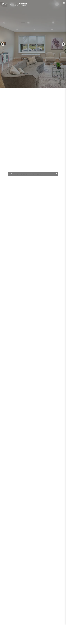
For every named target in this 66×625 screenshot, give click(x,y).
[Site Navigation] (64, 3)
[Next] (63, 44)
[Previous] (2, 44)
